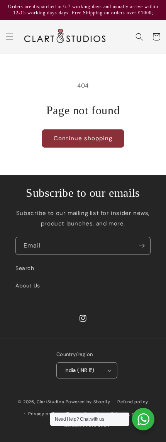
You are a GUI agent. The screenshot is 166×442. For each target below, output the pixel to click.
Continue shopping (83, 138)
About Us (27, 285)
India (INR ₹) (79, 370)
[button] (9, 36)
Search (24, 268)
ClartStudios (50, 401)
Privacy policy (43, 413)
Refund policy (132, 401)
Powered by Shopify (88, 401)
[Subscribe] (141, 246)
